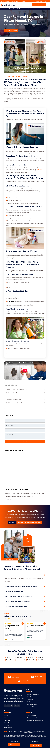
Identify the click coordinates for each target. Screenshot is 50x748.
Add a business (8, 727)
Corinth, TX (40, 657)
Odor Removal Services (32, 704)
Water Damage (30, 696)
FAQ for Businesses (31, 715)
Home (5, 8)
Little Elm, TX (30, 657)
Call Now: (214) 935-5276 (11, 30)
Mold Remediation (31, 706)
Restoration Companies (32, 717)
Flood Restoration (31, 701)
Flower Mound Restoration (11, 8)
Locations (7, 717)
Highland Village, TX (41, 660)
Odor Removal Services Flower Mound (24, 8)
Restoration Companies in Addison (35, 720)
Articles (7, 725)
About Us (7, 722)
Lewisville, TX (19, 657)
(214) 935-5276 (31, 517)
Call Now (11, 522)
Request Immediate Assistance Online (29, 522)
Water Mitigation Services (33, 694)
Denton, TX (8, 657)
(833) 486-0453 (14, 744)
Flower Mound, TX (21, 659)
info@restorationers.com (26, 680)
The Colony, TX (30, 659)
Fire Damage (30, 699)
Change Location (23, 1)
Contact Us (7, 720)
